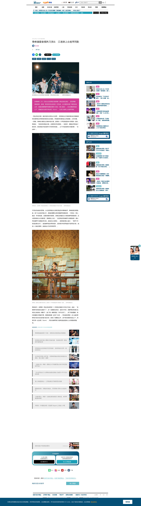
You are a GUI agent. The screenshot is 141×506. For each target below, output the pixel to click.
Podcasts (96, 13)
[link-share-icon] (40, 54)
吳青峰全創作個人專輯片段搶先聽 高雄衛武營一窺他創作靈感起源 (51, 341)
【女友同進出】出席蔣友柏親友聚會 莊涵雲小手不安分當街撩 (51, 373)
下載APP (61, 495)
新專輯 (34, 59)
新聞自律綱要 (69, 495)
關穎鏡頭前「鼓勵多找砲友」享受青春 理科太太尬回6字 (51, 389)
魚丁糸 (48, 59)
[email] (107, 495)
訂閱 (65, 470)
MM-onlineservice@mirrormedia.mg (57, 497)
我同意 (128, 502)
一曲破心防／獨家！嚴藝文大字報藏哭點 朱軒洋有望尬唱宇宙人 (51, 365)
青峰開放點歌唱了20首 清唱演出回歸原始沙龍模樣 (50, 333)
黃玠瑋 (53, 59)
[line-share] (36, 54)
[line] (96, 495)
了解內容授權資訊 (70, 478)
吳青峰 (39, 59)
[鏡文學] (71, 2)
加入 (52, 470)
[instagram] (103, 495)
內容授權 (54, 495)
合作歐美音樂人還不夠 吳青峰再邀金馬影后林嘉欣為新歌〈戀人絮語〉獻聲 (51, 357)
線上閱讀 (73, 483)
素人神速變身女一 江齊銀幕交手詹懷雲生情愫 (48, 381)
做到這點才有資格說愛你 (42, 446)
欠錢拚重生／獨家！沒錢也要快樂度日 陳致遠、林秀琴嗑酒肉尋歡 (51, 397)
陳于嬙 (37, 49)
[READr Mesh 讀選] (77, 2)
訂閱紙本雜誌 (103, 13)
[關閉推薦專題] (139, 246)
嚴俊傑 (43, 59)
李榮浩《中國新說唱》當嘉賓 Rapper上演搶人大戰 (50, 405)
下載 (72, 470)
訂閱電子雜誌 (46, 495)
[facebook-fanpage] (100, 495)
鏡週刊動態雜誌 (59, 478)
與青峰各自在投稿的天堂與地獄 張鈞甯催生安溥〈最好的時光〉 (51, 349)
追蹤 (59, 470)
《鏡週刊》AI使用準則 (81, 495)
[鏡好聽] (64, 2)
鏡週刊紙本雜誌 (48, 478)
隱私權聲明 (94, 502)
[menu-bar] (105, 2)
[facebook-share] (33, 54)
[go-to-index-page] (37, 2)
